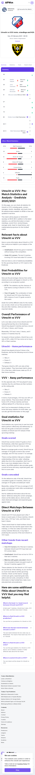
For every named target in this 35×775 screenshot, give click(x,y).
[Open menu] (32, 2)
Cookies (3, 719)
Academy (3, 740)
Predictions (4, 730)
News (2, 742)
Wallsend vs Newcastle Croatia (9, 694)
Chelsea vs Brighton (6, 681)
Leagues (3, 733)
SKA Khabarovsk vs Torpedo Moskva (11, 696)
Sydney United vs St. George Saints (10, 699)
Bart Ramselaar (21, 117)
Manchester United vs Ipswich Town (11, 686)
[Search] (29, 3)
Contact (3, 714)
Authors (3, 712)
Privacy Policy (5, 717)
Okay (17, 770)
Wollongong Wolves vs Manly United (11, 704)
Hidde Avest (12, 117)
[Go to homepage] (7, 2)
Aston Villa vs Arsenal (7, 688)
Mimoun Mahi (22, 94)
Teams (3, 735)
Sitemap (3, 724)
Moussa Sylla (13, 94)
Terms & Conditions (6, 722)
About (2, 710)
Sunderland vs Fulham (7, 683)
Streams (3, 737)
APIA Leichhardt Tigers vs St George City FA (13, 701)
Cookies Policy (22, 764)
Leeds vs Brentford (6, 678)
